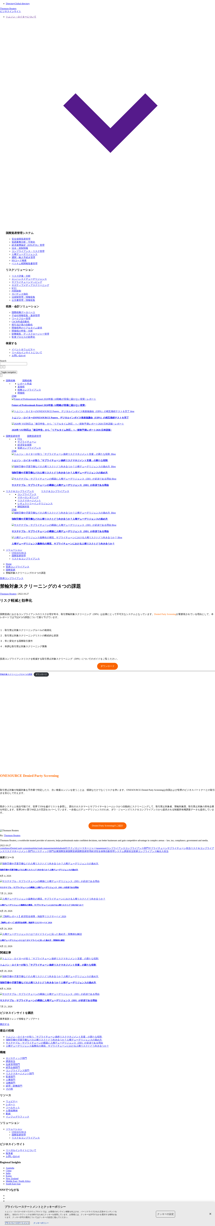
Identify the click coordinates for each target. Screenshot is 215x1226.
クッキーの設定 (165, 1214)
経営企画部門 (13, 1067)
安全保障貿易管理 (21, 239)
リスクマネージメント (29, 500)
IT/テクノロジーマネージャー (80, 848)
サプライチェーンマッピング (27, 282)
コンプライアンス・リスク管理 (28, 251)
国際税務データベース (23, 312)
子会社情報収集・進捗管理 (26, 315)
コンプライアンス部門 (137, 848)
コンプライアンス (27, 494)
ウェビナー (12, 1101)
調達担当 (128, 851)
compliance (5, 848)
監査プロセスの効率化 (23, 337)
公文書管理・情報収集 (23, 300)
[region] (107, 1214)
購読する (4, 1024)
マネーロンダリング (28, 497)
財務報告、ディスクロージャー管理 (30, 334)
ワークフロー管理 (21, 318)
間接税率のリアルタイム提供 (27, 328)
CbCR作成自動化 (20, 321)
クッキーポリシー (41, 1223)
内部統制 (16, 291)
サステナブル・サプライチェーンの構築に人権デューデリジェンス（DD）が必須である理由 (60, 485)
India (8, 1173)
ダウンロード (107, 666)
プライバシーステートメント (17, 1223)
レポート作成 (25, 383)
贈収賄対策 (23, 506)
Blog (113, 454)
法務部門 (10, 1083)
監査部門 (10, 1076)
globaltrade (60, 848)
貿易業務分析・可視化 (23, 242)
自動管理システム (114, 851)
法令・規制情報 (20, 248)
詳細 (14, 396)
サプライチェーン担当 (179, 848)
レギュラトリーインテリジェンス (35, 503)
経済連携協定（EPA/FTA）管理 (28, 245)
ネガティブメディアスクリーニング (30, 285)
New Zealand (12, 1178)
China (8, 1170)
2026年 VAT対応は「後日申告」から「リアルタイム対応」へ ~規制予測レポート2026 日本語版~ (62, 430)
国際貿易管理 (13, 436)
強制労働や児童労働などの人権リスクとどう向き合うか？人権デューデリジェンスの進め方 (60, 472)
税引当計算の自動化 (22, 324)
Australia (10, 1168)
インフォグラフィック (17, 1117)
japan (98, 848)
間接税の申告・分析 (22, 331)
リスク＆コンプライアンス (20, 491)
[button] (110, 122)
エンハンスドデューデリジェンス (29, 279)
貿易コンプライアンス (29, 448)
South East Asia (13, 1184)
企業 (56, 851)
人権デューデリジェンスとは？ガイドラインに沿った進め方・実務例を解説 (32, 940)
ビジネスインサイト (10, 11)
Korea (9, 1176)
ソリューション (14, 550)
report (103, 848)
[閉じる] (210, 1214)
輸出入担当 (162, 851)
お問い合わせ (19, 355)
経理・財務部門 (14, 1086)
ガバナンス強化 (20, 294)
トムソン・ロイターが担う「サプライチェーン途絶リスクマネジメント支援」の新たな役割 (60, 460)
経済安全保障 (25, 445)
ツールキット (13, 1107)
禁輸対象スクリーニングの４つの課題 (16, 674)
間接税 (21, 393)
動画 (8, 1113)
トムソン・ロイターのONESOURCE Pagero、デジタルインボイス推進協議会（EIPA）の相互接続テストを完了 (70, 417)
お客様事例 (12, 1110)
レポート (91, 399)
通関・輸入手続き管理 (23, 257)
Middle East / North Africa (18, 1181)
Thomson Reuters (12, 835)
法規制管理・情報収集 (23, 297)
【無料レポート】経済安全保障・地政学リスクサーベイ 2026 (26, 922)
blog (132, 411)
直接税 (21, 386)
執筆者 (9, 1153)
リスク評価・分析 (21, 276)
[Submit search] (4, 366)
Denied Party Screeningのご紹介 (107, 825)
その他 (9, 1089)
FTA (20, 439)
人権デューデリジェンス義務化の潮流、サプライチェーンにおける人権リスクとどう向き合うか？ (63, 543)
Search (3, 361)
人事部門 (10, 1079)
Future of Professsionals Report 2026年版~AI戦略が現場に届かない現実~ (49, 405)
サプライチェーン (27, 442)
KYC (14, 288)
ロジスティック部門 (43, 851)
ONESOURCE (19, 553)
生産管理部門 (13, 1064)
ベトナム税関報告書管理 (24, 263)
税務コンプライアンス (29, 390)
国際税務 (10, 380)
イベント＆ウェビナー (23, 349)
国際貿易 (63, 851)
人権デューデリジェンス (24, 254)
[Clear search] (1, 366)
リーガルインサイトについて (27, 352)
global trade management (43, 848)
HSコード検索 (19, 260)
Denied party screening (21, 848)
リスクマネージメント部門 (19, 851)
